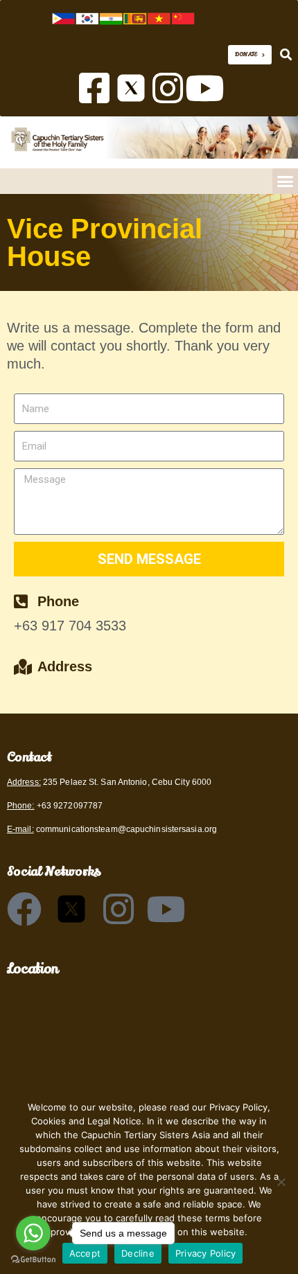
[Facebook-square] (94, 88)
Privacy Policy (205, 1253)
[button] (286, 54)
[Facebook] (24, 909)
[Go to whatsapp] (33, 1233)
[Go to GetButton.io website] (33, 1259)
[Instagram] (167, 88)
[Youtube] (204, 88)
